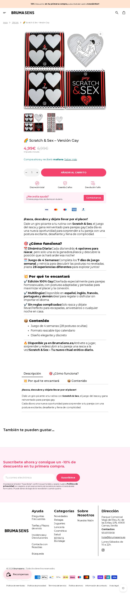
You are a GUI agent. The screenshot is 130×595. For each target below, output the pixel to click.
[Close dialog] (123, 266)
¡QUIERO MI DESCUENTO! (96, 317)
